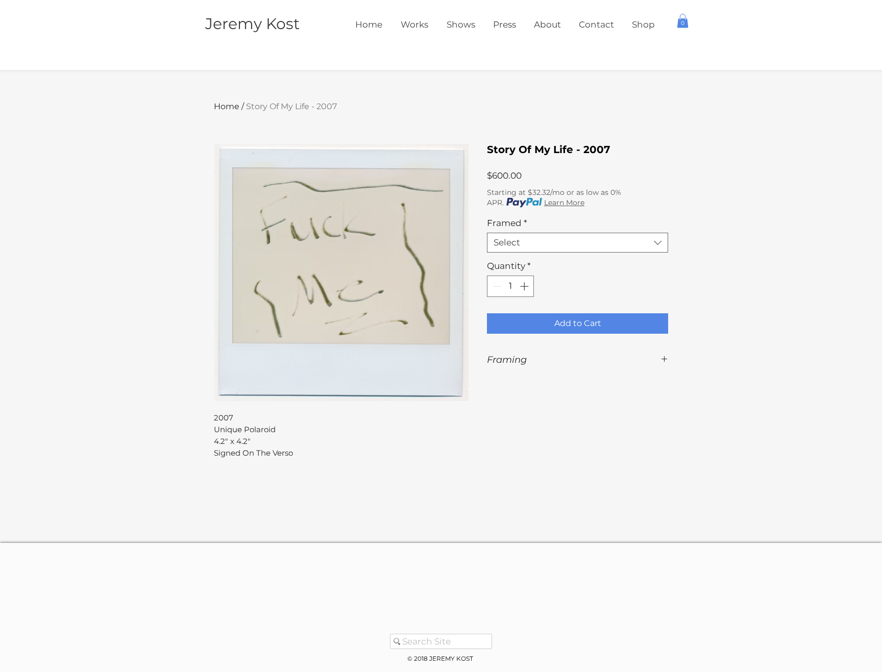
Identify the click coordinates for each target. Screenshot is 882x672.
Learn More (564, 202)
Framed (507, 223)
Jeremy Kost (252, 23)
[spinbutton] (511, 286)
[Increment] (525, 286)
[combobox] (577, 243)
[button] (683, 21)
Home (226, 106)
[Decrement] (496, 286)
